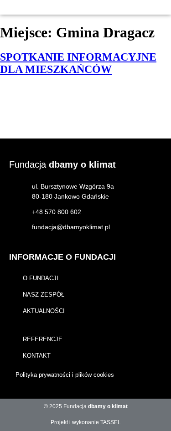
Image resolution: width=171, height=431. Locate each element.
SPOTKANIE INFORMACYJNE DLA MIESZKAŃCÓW (78, 63)
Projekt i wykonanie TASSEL (86, 422)
